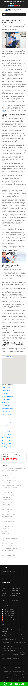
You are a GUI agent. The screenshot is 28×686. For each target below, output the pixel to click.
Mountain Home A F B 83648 (9, 417)
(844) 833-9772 (5, 112)
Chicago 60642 (6, 399)
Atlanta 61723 (5, 405)
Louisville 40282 (6, 420)
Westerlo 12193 (6, 432)
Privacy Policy (17, 667)
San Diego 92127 (6, 444)
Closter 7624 (5, 393)
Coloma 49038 (6, 438)
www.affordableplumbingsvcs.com (8, 574)
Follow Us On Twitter (9, 611)
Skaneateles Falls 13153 (8, 423)
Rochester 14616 (6, 441)
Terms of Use (5, 668)
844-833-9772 (16, 3)
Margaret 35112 (6, 435)
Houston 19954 (6, 390)
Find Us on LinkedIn (9, 613)
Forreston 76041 (6, 411)
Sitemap (3, 667)
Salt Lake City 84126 (7, 408)
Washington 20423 (7, 447)
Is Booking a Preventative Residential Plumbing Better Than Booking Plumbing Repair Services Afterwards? (13, 630)
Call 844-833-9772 (10, 459)
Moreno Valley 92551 (7, 396)
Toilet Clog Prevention (8, 646)
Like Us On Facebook (9, 609)
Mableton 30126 (6, 414)
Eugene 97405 (6, 402)
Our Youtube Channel (9, 615)
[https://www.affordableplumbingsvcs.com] (14, 11)
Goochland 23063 (7, 429)
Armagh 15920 (6, 387)
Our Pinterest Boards (9, 617)
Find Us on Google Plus (10, 619)
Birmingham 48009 (7, 426)
